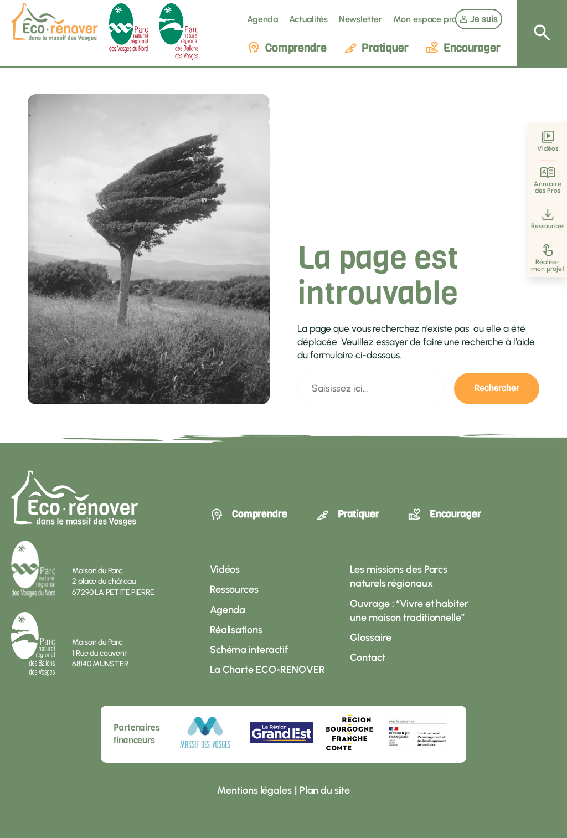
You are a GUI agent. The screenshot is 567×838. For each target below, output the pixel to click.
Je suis (484, 19)
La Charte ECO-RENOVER (267, 670)
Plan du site (325, 790)
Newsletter (360, 19)
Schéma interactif (249, 650)
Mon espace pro (425, 19)
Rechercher (496, 388)
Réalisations (236, 630)
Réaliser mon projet (547, 265)
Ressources (547, 226)
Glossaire (370, 637)
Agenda (262, 19)
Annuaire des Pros (547, 187)
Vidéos (547, 148)
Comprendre (296, 47)
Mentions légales (254, 790)
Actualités (308, 19)
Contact (367, 657)
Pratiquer (385, 47)
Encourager (472, 47)
